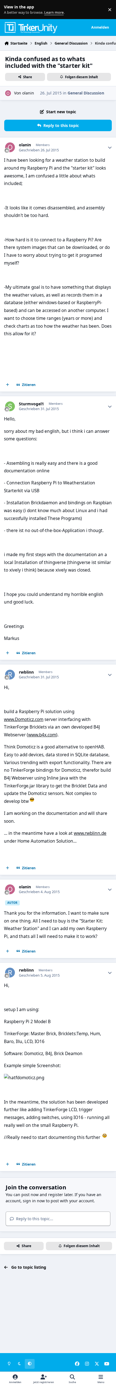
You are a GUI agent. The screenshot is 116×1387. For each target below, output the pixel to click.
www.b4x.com (42, 735)
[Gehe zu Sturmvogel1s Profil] (10, 406)
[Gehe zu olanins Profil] (8, 93)
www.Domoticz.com (23, 719)
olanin (28, 93)
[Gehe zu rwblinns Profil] (10, 674)
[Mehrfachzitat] (7, 384)
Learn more (11, 9)
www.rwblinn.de (90, 833)
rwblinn (26, 672)
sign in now (34, 1200)
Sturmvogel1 (31, 403)
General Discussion (86, 93)
